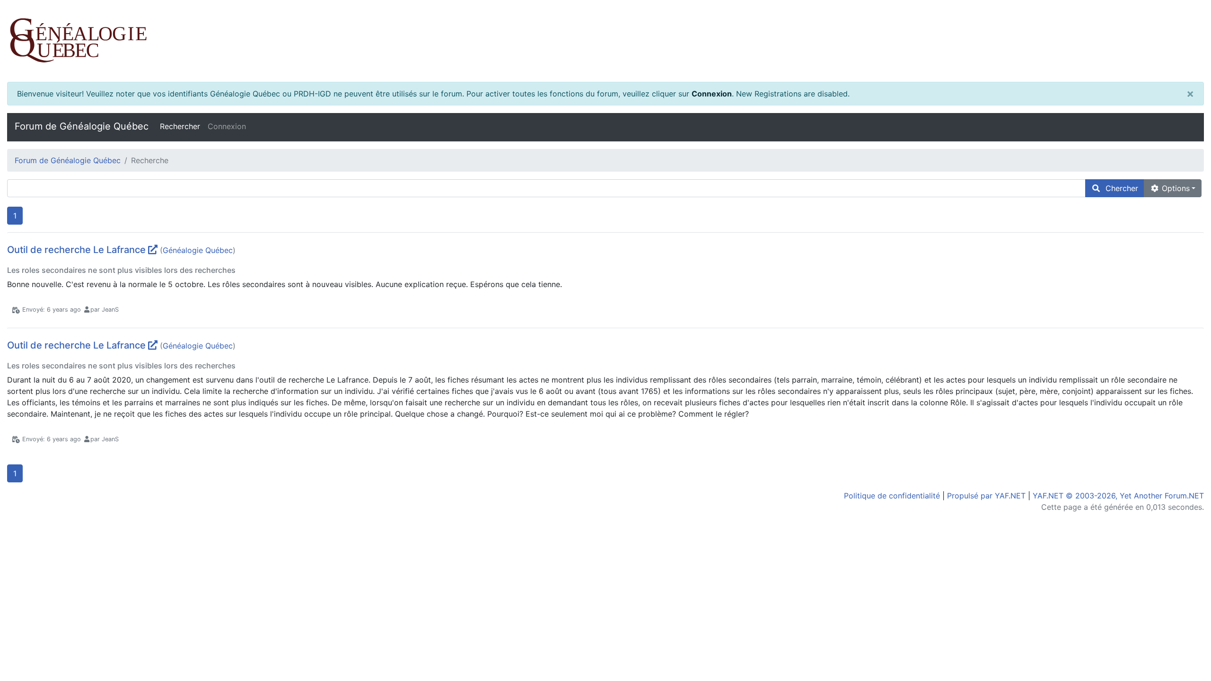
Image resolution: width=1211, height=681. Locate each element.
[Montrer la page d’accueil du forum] (605, 40)
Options (1174, 188)
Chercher (1119, 188)
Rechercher (180, 126)
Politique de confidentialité (892, 495)
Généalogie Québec (198, 250)
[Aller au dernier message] (153, 249)
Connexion (712, 93)
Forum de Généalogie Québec (82, 126)
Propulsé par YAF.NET (986, 495)
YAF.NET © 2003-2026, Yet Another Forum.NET (1118, 495)
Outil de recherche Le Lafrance (76, 249)
